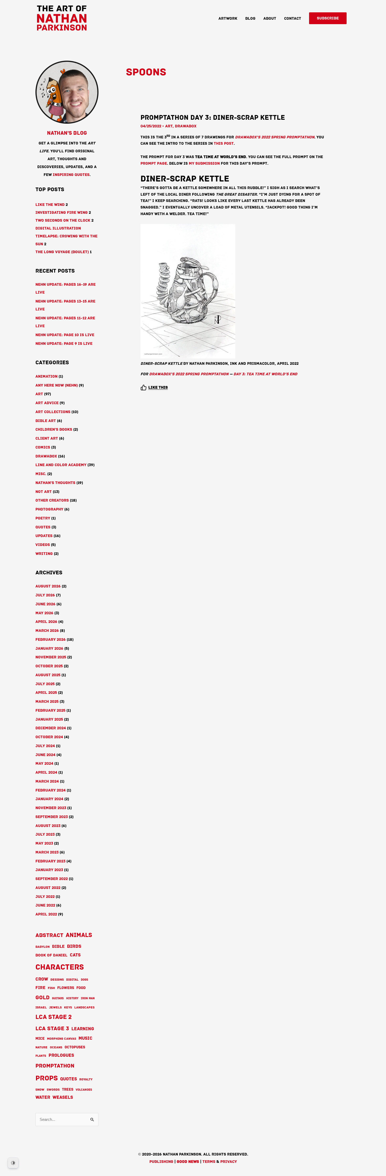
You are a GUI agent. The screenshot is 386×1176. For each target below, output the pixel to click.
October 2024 (49, 737)
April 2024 (46, 772)
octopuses (75, 1047)
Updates (44, 535)
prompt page (153, 163)
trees (67, 1089)
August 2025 (47, 675)
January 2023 (49, 869)
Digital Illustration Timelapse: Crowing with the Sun (66, 236)
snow (39, 1090)
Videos (42, 544)
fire (40, 987)
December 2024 (50, 728)
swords (53, 1090)
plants (40, 1056)
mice (40, 1038)
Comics (42, 447)
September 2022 (51, 878)
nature (41, 1047)
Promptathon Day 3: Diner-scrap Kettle (212, 117)
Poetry (42, 518)
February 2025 (50, 710)
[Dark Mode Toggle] (13, 1163)
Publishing (161, 1161)
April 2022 (46, 914)
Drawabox (46, 456)
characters (59, 967)
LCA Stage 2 (53, 1017)
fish (51, 988)
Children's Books (53, 429)
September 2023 (51, 816)
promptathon (54, 1065)
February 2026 (50, 639)
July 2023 (45, 834)
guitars (58, 998)
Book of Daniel (51, 955)
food (81, 988)
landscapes (84, 1008)
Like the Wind (50, 204)
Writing (44, 553)
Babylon (42, 947)
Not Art (43, 491)
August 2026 (48, 586)
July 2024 (45, 745)
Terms (208, 1161)
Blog (250, 18)
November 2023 (50, 807)
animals (79, 935)
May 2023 (44, 843)
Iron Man (88, 998)
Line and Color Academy (60, 464)
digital (72, 980)
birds (74, 946)
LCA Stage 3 (52, 1028)
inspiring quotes (71, 174)
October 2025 (49, 666)
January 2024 (49, 799)
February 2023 (50, 861)
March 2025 (47, 701)
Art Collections (52, 411)
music (85, 1038)
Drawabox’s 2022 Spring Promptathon (274, 137)
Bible (58, 946)
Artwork (227, 18)
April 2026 (46, 621)
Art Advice (47, 402)
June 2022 (45, 905)
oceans (56, 1047)
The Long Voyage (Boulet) (62, 251)
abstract (49, 935)
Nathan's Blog (67, 133)
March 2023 (47, 852)
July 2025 (45, 683)
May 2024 (44, 763)
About (269, 18)
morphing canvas (61, 1039)
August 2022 (47, 887)
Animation (46, 376)
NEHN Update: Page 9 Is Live (63, 343)
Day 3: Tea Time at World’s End (265, 374)
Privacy (228, 1161)
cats (75, 955)
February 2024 (50, 790)
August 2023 (47, 825)
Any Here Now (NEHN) (56, 385)
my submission (204, 163)
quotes (68, 1079)
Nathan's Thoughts (55, 482)
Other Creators (52, 500)
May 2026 (44, 613)
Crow (41, 979)
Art (39, 394)
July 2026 (45, 595)
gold (42, 997)
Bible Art (45, 420)
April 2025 (46, 692)
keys (68, 1008)
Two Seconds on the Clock (62, 220)
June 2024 (45, 754)
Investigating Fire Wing (61, 212)
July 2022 (45, 896)
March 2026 (47, 630)
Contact (292, 18)
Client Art (46, 438)
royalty (85, 1079)
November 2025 (50, 657)
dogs (84, 979)
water (42, 1097)
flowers (65, 988)
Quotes (42, 527)
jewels (55, 1008)
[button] (328, 18)
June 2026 (45, 604)
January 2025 (49, 719)
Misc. (40, 473)
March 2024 (47, 781)
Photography (49, 509)
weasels (63, 1097)
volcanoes (84, 1089)
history (72, 998)
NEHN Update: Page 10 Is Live (64, 334)
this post (224, 143)
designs (57, 980)
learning (82, 1029)
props (46, 1078)
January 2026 (49, 648)
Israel (41, 1008)
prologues (61, 1055)
